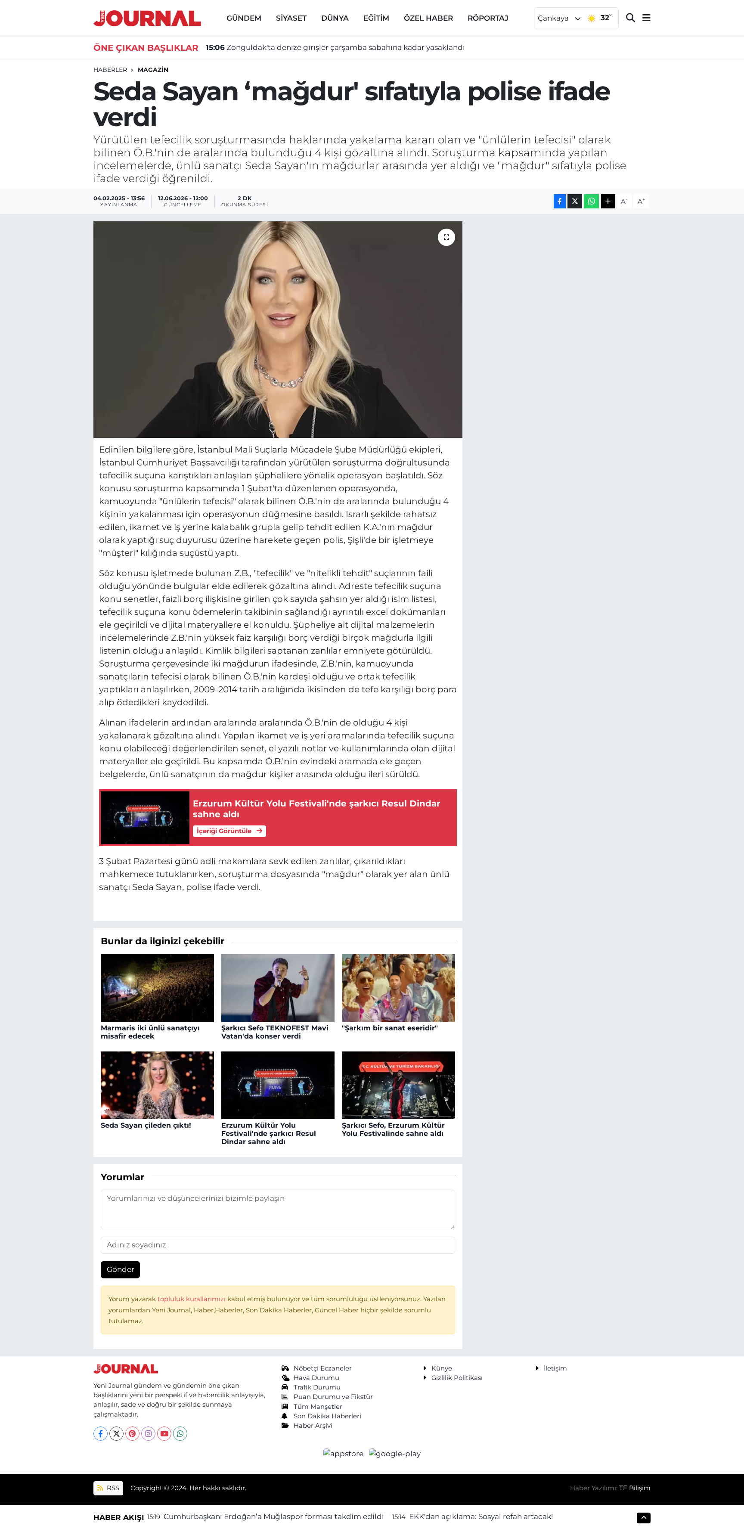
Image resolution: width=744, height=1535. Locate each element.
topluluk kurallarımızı (192, 1299)
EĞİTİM (376, 18)
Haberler (110, 70)
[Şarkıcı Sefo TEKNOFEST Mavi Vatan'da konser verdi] (278, 987)
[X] (116, 1433)
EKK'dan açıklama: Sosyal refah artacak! (481, 1516)
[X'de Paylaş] (574, 201)
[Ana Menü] (643, 18)
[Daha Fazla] (608, 201)
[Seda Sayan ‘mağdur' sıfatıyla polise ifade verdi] (277, 329)
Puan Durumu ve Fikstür (333, 1397)
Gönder (120, 1269)
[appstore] (344, 1453)
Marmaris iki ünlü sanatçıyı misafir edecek (150, 1032)
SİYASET (291, 18)
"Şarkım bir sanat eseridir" (390, 1028)
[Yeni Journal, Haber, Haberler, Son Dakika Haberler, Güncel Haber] (147, 17)
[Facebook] (100, 1433)
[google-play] (395, 1453)
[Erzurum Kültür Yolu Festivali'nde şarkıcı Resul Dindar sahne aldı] (278, 1084)
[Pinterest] (132, 1433)
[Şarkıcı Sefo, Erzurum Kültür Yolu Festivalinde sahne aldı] (398, 1084)
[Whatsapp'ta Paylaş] (591, 201)
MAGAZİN (153, 70)
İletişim (555, 1368)
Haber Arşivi (313, 1426)
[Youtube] (164, 1433)
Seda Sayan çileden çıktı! (146, 1125)
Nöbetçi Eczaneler (323, 1368)
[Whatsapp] (180, 1433)
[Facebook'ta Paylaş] (560, 201)
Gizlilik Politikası (457, 1378)
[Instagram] (148, 1433)
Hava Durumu (316, 1378)
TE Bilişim (635, 1488)
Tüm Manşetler (318, 1407)
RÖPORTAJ (488, 18)
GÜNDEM (243, 18)
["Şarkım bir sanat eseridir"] (398, 987)
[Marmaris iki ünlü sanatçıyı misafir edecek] (157, 987)
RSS (112, 1488)
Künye (441, 1368)
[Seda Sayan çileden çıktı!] (157, 1084)
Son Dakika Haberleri (327, 1416)
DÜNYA (335, 18)
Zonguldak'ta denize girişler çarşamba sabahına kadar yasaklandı (335, 47)
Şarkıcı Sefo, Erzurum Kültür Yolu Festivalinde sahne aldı (393, 1129)
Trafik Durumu (317, 1387)
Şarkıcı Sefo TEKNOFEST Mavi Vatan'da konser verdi (275, 1032)
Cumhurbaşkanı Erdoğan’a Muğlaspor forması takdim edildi (274, 1516)
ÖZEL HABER (428, 18)
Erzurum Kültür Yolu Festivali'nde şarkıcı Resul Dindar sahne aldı (268, 1133)
